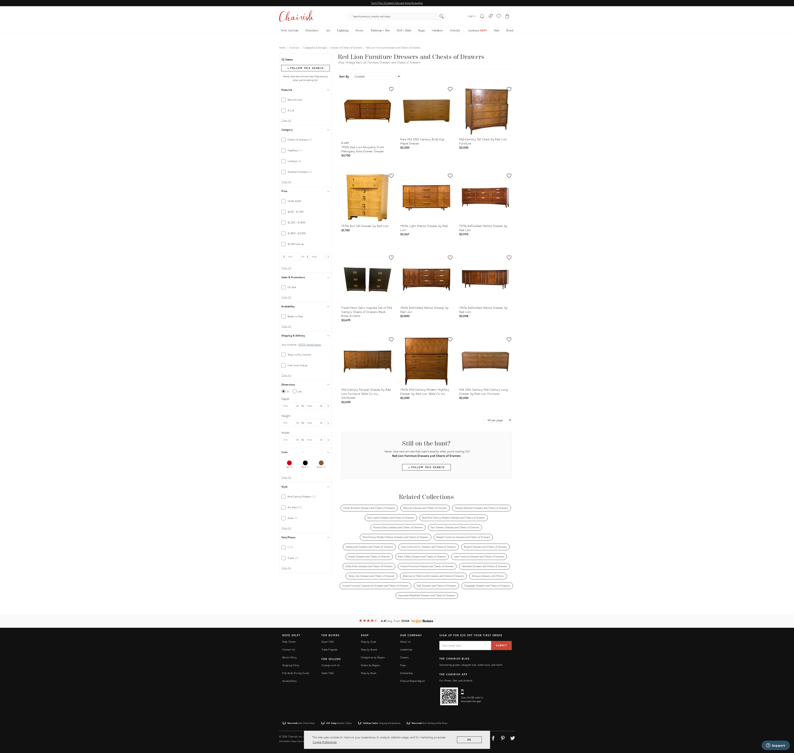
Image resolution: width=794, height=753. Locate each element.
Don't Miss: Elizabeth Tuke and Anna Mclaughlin (397, 3)
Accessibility (289, 681)
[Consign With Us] (490, 16)
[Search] (442, 16)
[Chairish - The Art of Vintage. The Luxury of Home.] (296, 16)
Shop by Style (368, 641)
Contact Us (288, 649)
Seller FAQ (328, 673)
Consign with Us (331, 665)
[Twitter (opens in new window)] (512, 737)
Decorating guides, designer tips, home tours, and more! (470, 664)
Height (286, 416)
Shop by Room (368, 673)
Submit (501, 645)
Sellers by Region (370, 665)
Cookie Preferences (325, 742)
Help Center (289, 641)
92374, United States (309, 345)
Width (285, 433)
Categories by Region (373, 657)
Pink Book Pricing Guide (295, 673)
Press (403, 665)
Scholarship (406, 673)
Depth (285, 399)
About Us (405, 641)
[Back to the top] (786, 731)
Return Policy (289, 657)
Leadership (406, 649)
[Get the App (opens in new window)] (449, 696)
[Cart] (507, 16)
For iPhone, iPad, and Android (455, 680)
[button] (499, 16)
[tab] (305, 99)
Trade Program (330, 649)
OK (469, 739)
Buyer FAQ (328, 641)
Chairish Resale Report (412, 681)
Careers (404, 657)
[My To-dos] (482, 16)
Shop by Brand (369, 649)
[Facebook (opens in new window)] (493, 737)
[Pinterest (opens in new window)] (503, 737)
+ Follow (305, 68)
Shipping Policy (290, 665)
